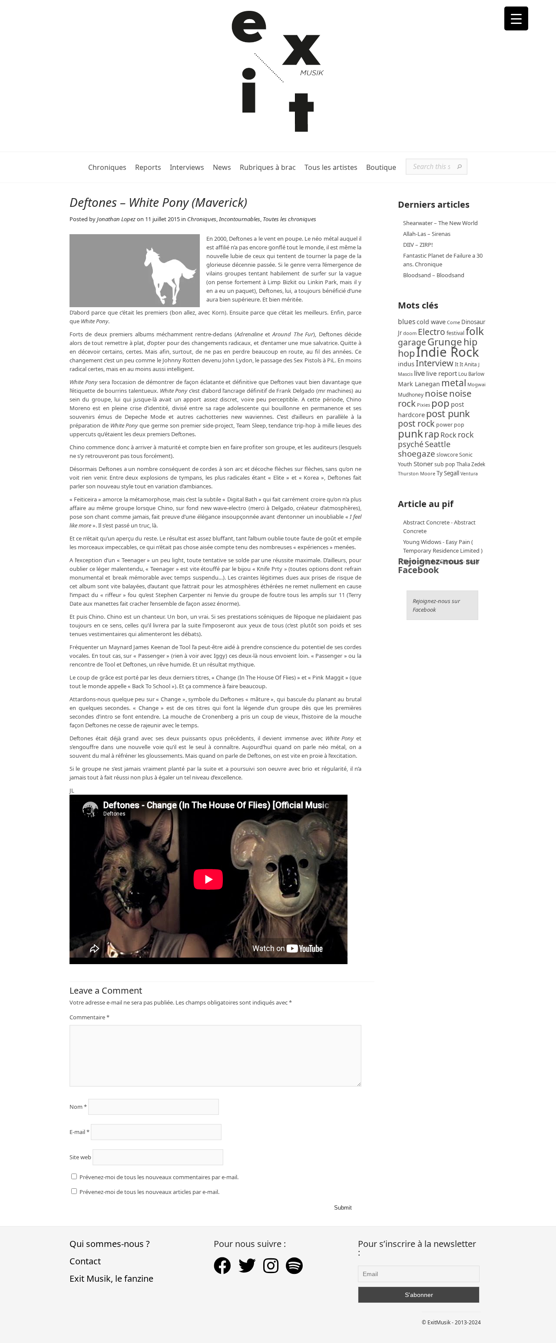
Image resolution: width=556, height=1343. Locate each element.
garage (412, 342)
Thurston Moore (416, 473)
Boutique (381, 167)
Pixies (423, 404)
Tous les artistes (330, 167)
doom (410, 333)
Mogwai (476, 384)
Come (453, 322)
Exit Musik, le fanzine (111, 1278)
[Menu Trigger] (516, 18)
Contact (85, 1261)
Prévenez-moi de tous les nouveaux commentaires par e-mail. (158, 1177)
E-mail (79, 1132)
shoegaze (416, 453)
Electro (431, 332)
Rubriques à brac (268, 167)
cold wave (431, 322)
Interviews (187, 167)
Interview (434, 363)
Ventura (469, 474)
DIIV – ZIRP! (418, 245)
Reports (148, 167)
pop (440, 403)
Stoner (423, 463)
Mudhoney (411, 394)
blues (406, 321)
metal (453, 383)
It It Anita (466, 364)
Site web (80, 1157)
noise (436, 393)
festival (455, 333)
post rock (416, 423)
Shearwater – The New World (440, 223)
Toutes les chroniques (289, 219)
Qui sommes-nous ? (110, 1244)
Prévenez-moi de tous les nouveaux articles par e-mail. (149, 1192)
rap (431, 434)
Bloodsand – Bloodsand (433, 275)
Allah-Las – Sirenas (426, 234)
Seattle (437, 444)
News (222, 167)
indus (406, 363)
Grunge (444, 341)
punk (410, 433)
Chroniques (107, 167)
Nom (78, 1107)
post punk (448, 413)
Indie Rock (447, 352)
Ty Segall (448, 473)
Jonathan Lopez (116, 219)
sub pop (444, 464)
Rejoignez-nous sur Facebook (439, 565)
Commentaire (89, 1017)
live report (441, 373)
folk (475, 331)
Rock (448, 435)
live (419, 373)
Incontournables (239, 219)
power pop (450, 424)
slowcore (447, 454)
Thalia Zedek (471, 464)
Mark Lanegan (419, 384)
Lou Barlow (471, 374)
